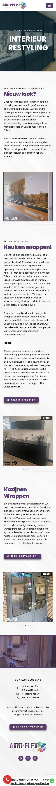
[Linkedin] (35, 758)
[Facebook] (21, 758)
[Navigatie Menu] (49, 5)
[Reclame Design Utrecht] (14, 5)
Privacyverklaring (38, 783)
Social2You (18, 783)
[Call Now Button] (7, 779)
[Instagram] (28, 758)
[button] (7, 439)
